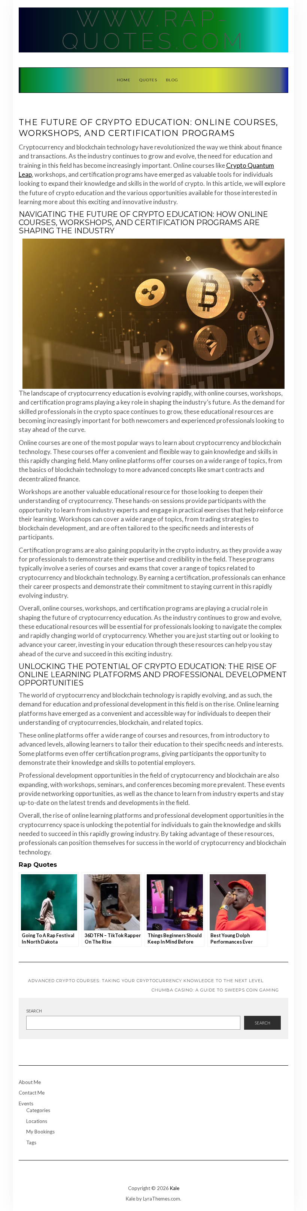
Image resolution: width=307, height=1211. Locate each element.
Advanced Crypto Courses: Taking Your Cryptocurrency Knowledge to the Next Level (146, 980)
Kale (174, 1188)
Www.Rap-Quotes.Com (153, 30)
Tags (31, 1142)
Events (26, 1103)
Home (124, 80)
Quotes (148, 80)
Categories (38, 1110)
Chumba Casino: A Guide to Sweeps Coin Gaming (215, 990)
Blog (172, 80)
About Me (30, 1082)
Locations (36, 1121)
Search (34, 1010)
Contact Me (32, 1093)
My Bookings (40, 1132)
